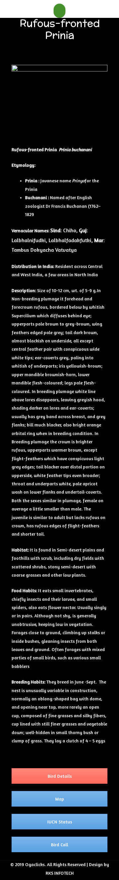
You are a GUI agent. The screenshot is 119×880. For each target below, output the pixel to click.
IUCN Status (59, 821)
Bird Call (59, 844)
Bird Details (60, 776)
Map (59, 799)
